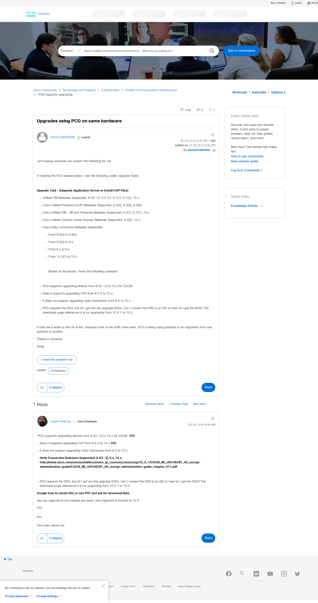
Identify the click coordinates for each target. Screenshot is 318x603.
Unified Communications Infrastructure (151, 90)
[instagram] (284, 574)
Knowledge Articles (245, 206)
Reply (208, 387)
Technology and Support (79, 90)
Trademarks (148, 587)
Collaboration (110, 90)
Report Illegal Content (189, 587)
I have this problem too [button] (57, 359)
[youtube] (270, 574)
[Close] (103, 586)
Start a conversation (241, 50)
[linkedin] (256, 574)
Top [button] (9, 559)
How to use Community (247, 156)
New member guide (244, 161)
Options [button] (277, 92)
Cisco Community (45, 90)
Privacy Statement (16, 596)
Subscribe (259, 92)
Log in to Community (246, 170)
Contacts (27, 571)
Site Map (166, 587)
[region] (54, 592)
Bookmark (240, 92)
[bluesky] (297, 573)
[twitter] (242, 574)
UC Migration (58, 371)
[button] (42, 387)
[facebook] (229, 574)
